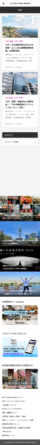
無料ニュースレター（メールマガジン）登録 (17, 420)
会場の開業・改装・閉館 (13, 41)
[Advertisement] (20, 168)
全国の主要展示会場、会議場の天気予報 (16, 428)
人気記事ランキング (9, 405)
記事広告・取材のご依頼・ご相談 (14, 416)
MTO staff (19, 67)
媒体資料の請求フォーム (10, 424)
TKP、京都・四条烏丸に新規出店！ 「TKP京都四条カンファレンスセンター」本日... (19, 104)
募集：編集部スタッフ (10, 412)
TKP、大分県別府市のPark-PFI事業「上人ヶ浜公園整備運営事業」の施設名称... (19, 47)
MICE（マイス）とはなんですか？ (14, 401)
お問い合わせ (7, 431)
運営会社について (8, 435)
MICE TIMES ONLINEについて (12, 397)
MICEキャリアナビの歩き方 (11, 409)
